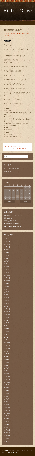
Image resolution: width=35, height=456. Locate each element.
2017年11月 (7, 379)
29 (25, 199)
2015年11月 (7, 433)
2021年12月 (7, 241)
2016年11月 (7, 410)
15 (25, 193)
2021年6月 (6, 258)
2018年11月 (7, 345)
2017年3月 (6, 399)
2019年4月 (6, 331)
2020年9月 (6, 283)
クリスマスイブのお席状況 (11, 224)
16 (29, 193)
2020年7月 (6, 289)
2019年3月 (6, 334)
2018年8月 (6, 354)
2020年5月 (6, 295)
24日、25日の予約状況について (12, 226)
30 (29, 199)
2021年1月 (6, 272)
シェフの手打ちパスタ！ (22, 148)
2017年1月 (6, 404)
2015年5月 (6, 441)
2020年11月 (7, 278)
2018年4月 (6, 365)
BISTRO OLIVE (7, 171)
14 (21, 193)
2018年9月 (6, 351)
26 (13, 199)
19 (13, 196)
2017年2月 (6, 402)
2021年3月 (6, 267)
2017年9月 (6, 385)
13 (17, 193)
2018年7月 (6, 357)
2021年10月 (7, 247)
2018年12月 (7, 343)
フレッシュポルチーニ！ (13, 146)
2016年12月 (7, 407)
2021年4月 (6, 264)
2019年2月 (6, 337)
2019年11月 (7, 312)
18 (9, 196)
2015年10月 (7, 435)
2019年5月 (6, 328)
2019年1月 (6, 340)
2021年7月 (6, 255)
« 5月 (9, 201)
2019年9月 (6, 317)
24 (5, 199)
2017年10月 (7, 382)
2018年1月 (6, 374)
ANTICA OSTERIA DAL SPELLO (11, 168)
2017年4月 (6, 396)
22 (25, 196)
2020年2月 (6, 303)
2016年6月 (6, 424)
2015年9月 (6, 438)
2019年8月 (6, 320)
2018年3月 (6, 368)
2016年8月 (6, 419)
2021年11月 (7, 244)
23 (29, 196)
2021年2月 (6, 269)
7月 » (25, 201)
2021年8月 (6, 252)
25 (9, 199)
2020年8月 (6, 286)
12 (13, 193)
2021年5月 (6, 261)
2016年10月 (7, 413)
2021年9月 (6, 250)
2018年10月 (7, 348)
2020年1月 (6, 306)
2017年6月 (6, 390)
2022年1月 (6, 238)
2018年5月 (6, 362)
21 (21, 196)
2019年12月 (7, 309)
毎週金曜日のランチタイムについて (14, 215)
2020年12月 (7, 275)
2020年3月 (6, 300)
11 (9, 193)
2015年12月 (7, 430)
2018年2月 (6, 371)
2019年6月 (6, 326)
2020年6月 (6, 292)
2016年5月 (6, 427)
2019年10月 (7, 314)
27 (17, 199)
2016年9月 (6, 416)
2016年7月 (6, 421)
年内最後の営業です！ (10, 221)
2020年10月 (7, 281)
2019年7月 (6, 323)
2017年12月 (7, 376)
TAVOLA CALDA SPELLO (10, 174)
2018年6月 (6, 359)
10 (5, 193)
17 (5, 196)
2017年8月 (6, 388)
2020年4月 (6, 297)
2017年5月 (6, 393)
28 (21, 199)
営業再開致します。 (9, 218)
